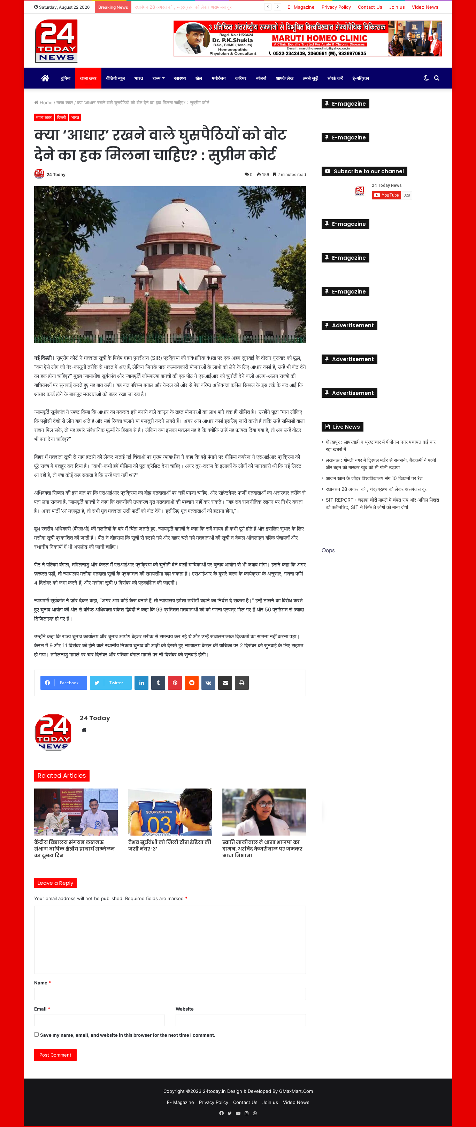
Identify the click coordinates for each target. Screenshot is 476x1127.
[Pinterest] (175, 683)
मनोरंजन (218, 78)
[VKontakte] (208, 683)
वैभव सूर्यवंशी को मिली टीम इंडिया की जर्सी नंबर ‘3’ (169, 845)
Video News (425, 7)
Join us (397, 7)
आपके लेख (284, 78)
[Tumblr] (158, 683)
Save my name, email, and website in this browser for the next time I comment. (127, 1035)
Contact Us (370, 7)
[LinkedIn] (141, 683)
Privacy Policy (336, 7)
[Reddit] (192, 683)
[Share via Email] (225, 683)
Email (42, 1009)
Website (185, 1009)
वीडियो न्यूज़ (115, 78)
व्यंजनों (261, 78)
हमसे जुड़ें (310, 78)
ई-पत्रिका (361, 78)
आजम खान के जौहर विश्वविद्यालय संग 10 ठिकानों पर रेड (374, 478)
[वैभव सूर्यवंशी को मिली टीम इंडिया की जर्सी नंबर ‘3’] (170, 812)
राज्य (156, 78)
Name (42, 982)
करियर (240, 78)
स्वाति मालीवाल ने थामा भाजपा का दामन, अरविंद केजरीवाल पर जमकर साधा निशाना (262, 849)
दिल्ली (61, 117)
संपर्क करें (335, 78)
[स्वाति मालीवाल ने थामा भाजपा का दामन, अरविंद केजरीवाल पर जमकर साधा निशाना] (264, 812)
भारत (139, 78)
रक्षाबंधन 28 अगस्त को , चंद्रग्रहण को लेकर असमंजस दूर (376, 489)
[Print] (242, 683)
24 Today (56, 174)
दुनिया (65, 78)
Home (45, 102)
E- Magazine (301, 7)
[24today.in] (56, 41)
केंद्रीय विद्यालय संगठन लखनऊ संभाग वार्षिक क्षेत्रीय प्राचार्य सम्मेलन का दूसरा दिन (74, 849)
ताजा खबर (88, 78)
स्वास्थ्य (180, 78)
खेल (198, 78)
